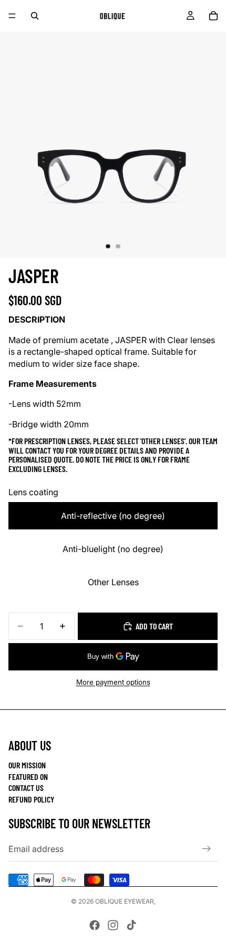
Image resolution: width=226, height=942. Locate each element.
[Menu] (12, 16)
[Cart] (213, 15)
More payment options (113, 682)
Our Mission (27, 765)
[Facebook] (94, 925)
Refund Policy (31, 799)
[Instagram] (113, 925)
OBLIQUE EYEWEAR (124, 901)
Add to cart (154, 626)
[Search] (34, 15)
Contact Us (26, 788)
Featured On (28, 776)
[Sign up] (207, 849)
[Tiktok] (131, 925)
